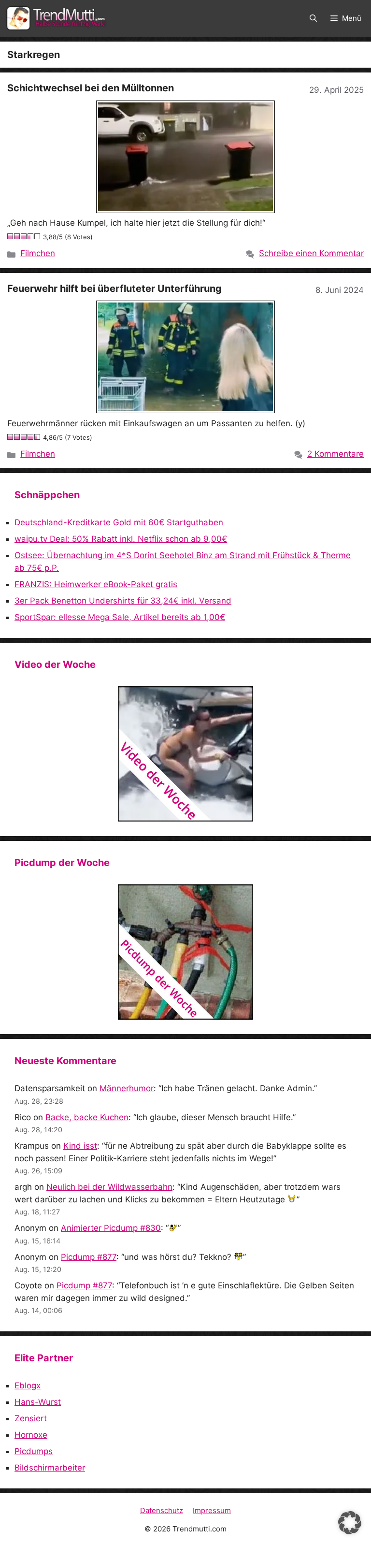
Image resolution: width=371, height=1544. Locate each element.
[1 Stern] (10, 236)
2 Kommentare (335, 454)
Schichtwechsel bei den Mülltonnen (90, 88)
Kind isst (80, 1146)
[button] (313, 18)
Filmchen (37, 253)
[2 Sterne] (17, 236)
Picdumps (33, 1451)
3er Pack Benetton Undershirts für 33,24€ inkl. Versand (122, 601)
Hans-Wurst (37, 1402)
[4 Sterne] (31, 236)
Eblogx (27, 1385)
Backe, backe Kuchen (86, 1117)
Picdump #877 (88, 1257)
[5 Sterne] (37, 236)
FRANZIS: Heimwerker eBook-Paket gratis (95, 584)
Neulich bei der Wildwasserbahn (109, 1187)
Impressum (212, 1510)
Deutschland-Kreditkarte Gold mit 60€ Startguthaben (118, 522)
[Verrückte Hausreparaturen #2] (185, 952)
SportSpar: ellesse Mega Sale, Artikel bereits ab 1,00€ (119, 617)
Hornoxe (30, 1435)
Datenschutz (161, 1510)
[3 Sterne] (24, 236)
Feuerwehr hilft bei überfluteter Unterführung (114, 288)
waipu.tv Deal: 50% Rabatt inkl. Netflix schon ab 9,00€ (120, 539)
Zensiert (30, 1418)
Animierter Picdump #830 (111, 1228)
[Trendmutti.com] (58, 18)
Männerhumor (127, 1088)
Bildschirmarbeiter (49, 1467)
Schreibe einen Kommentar (311, 253)
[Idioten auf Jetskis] (185, 754)
